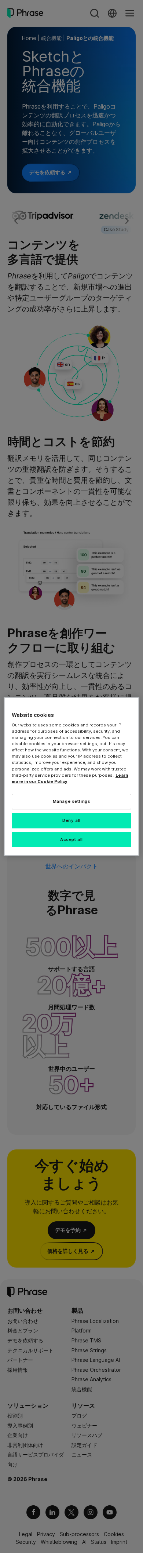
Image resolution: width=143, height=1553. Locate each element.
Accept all (71, 839)
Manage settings (72, 801)
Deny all (71, 820)
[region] (72, 777)
